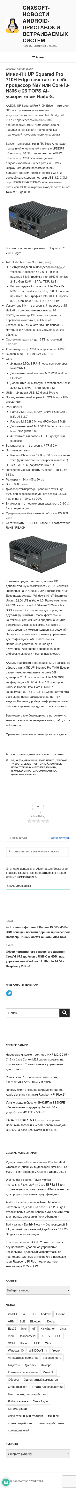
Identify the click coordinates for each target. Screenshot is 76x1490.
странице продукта (31, 706)
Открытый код (17, 1387)
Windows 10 (36, 754)
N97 (60, 267)
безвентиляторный (36, 763)
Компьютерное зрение (23, 1372)
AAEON (19, 760)
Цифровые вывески (23, 774)
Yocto (18, 763)
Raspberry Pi (27, 1336)
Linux (14, 754)
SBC (58, 1336)
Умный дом (40, 1401)
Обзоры (13, 1379)
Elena (29, 68)
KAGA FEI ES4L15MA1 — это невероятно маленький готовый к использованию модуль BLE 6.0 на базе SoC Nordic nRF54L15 (36, 1125)
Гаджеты (14, 1365)
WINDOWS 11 (38, 1350)
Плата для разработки (47, 1387)
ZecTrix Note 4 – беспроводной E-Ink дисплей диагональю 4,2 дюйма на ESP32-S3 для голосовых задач (37, 1229)
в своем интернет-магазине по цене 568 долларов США (37, 672)
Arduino (60, 1314)
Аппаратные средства (23, 1357)
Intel (24, 1328)
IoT (33, 1328)
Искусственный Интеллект (28, 767)
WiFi (48, 1343)
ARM (11, 1321)
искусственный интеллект (25, 1416)
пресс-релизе (58, 706)
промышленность (22, 770)
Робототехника (54, 754)
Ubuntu (23, 754)
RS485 (42, 760)
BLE (22, 1321)
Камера (46, 1365)
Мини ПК (51, 767)
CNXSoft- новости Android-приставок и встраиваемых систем (45, 24)
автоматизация (18, 1408)
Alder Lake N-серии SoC (22, 262)
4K (25, 1314)
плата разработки (20, 1423)
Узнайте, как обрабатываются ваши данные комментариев (36, 874)
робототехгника (45, 770)
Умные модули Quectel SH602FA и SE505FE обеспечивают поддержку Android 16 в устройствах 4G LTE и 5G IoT (35, 1107)
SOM (11, 1343)
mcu (11, 1336)
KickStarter (48, 1328)
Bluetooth (36, 1321)
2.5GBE (13, 1314)
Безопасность (52, 1357)
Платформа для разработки (27, 1394)
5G (12, 760)
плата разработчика (50, 1423)
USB (37, 1343)
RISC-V (45, 1336)
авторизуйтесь (60, 837)
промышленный (18, 1430)
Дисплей (30, 1365)
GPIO (27, 760)
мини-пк (53, 1416)
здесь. (63, 734)
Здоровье (55, 763)
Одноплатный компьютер (41, 1379)
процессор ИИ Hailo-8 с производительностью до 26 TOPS (36, 310)
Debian (51, 1321)
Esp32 (12, 1328)
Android (45, 1314)
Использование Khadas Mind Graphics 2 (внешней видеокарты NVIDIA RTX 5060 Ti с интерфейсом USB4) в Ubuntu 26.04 (36, 1167)
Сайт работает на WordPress (24, 1481)
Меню (40, 57)
